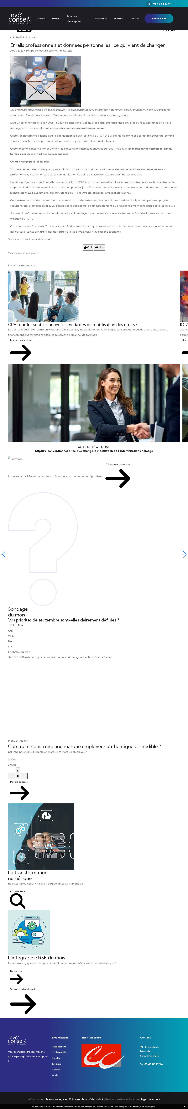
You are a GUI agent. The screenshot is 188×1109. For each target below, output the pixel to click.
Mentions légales (56, 1099)
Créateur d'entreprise (74, 18)
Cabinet (41, 18)
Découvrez (16, 970)
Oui (12, 625)
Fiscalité (56, 1058)
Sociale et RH (59, 1052)
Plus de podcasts (19, 781)
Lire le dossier (17, 891)
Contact (134, 18)
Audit (55, 1075)
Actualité (118, 18)
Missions (56, 18)
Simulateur (101, 18)
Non (20, 625)
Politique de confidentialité (86, 1099)
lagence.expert (150, 1099)
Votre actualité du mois (23, 989)
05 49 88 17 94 (162, 3)
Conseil (56, 1069)
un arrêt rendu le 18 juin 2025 (35, 122)
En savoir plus (148, 1106)
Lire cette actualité (20, 340)
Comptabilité (59, 1046)
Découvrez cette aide (118, 464)
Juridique (57, 1063)
